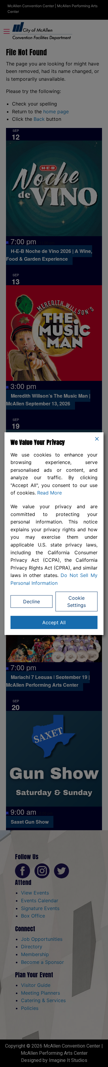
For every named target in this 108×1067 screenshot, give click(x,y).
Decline (31, 602)
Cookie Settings (76, 601)
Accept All (54, 622)
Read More (49, 493)
